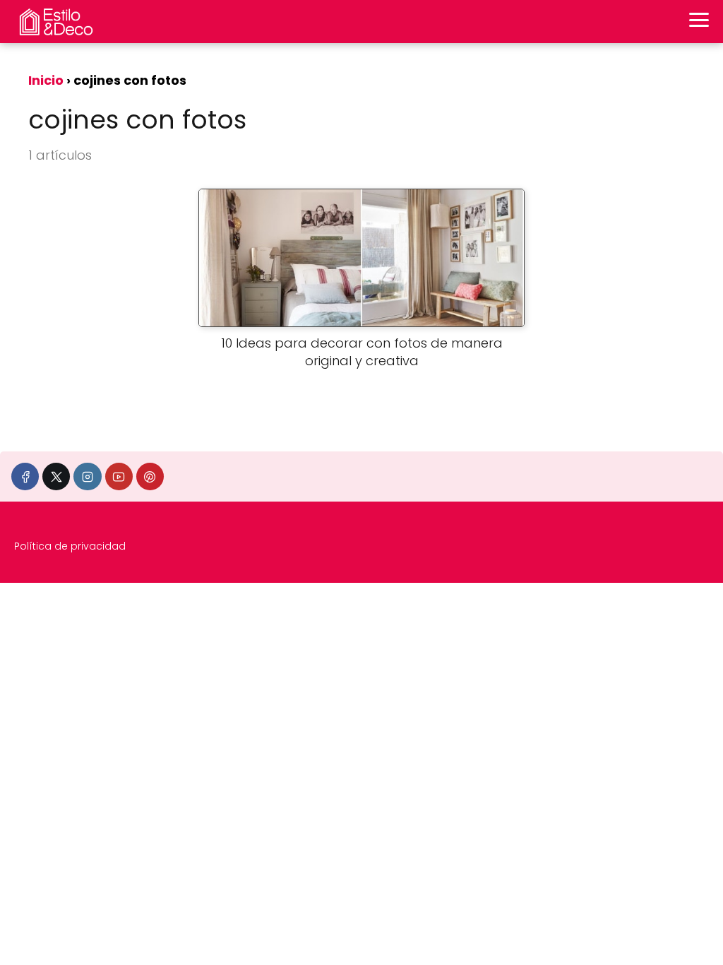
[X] (56, 476)
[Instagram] (87, 476)
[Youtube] (119, 476)
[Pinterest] (150, 476)
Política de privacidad (70, 546)
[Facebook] (25, 476)
